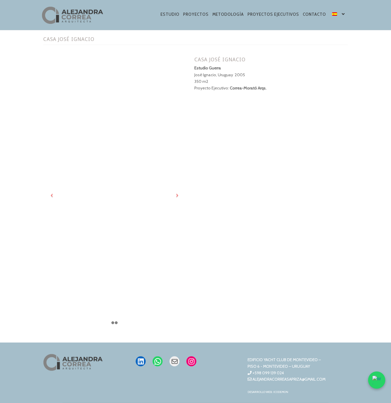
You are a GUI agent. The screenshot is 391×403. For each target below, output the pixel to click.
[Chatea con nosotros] (376, 380)
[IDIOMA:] (339, 15)
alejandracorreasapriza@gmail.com (288, 379)
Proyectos (196, 14)
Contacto (314, 14)
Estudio (170, 14)
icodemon (280, 392)
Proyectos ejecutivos (273, 14)
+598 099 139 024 (268, 372)
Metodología (228, 14)
